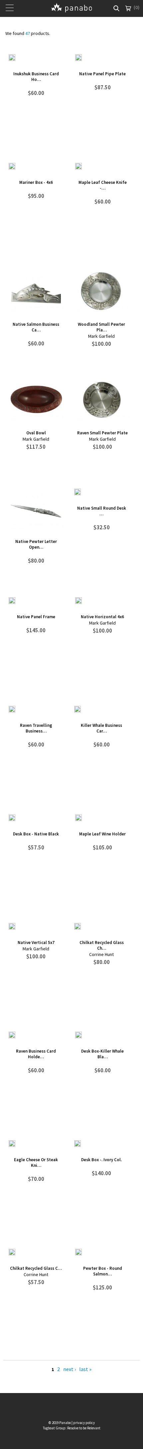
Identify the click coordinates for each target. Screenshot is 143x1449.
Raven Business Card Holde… (36, 1054)
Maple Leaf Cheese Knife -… (102, 185)
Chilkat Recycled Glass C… (36, 1268)
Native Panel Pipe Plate (102, 74)
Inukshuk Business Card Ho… (36, 76)
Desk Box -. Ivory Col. (101, 1160)
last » (85, 1369)
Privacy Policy (84, 1422)
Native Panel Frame (36, 617)
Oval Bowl (36, 433)
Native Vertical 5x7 (36, 942)
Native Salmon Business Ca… (36, 327)
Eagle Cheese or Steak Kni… (36, 1162)
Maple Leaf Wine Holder (102, 834)
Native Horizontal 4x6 (102, 617)
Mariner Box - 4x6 (36, 182)
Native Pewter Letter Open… (36, 544)
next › (69, 1369)
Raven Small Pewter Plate (102, 433)
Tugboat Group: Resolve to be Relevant (71, 1428)
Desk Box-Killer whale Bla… (102, 1054)
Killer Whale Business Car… (101, 728)
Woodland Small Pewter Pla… (101, 327)
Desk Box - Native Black (36, 834)
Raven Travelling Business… (36, 728)
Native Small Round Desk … (101, 511)
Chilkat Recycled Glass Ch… (101, 945)
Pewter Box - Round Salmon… (102, 1271)
